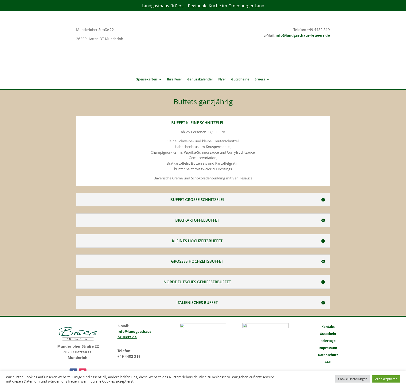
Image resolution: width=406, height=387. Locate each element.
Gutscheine (240, 79)
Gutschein (328, 334)
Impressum (328, 348)
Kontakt (328, 327)
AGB (327, 362)
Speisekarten (146, 79)
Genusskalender (200, 79)
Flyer (222, 79)
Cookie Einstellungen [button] (352, 379)
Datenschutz (328, 355)
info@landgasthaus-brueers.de (303, 35)
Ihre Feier (174, 79)
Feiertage (328, 341)
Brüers (259, 79)
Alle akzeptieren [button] (386, 379)
